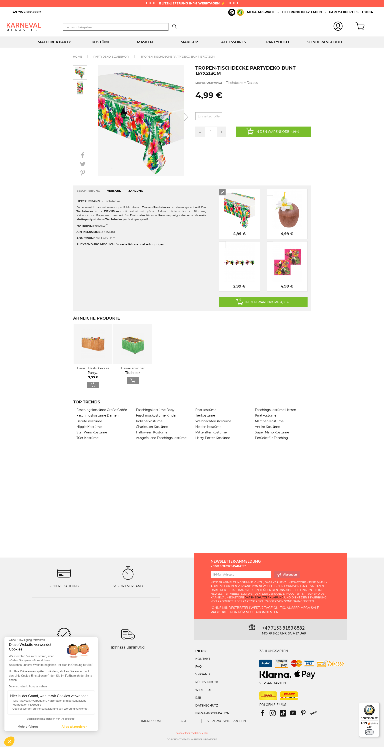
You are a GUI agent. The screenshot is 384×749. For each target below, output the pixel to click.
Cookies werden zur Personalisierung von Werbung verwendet (50, 708)
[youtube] (295, 714)
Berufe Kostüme (89, 421)
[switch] (369, 732)
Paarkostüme (205, 410)
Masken (145, 42)
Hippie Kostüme (89, 427)
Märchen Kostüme (269, 421)
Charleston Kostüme (152, 427)
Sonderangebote (325, 42)
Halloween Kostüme (151, 432)
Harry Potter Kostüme (212, 438)
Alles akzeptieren (75, 726)
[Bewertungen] (64, 634)
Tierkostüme (205, 415)
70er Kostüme (87, 438)
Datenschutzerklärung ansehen (28, 686)
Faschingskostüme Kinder (156, 415)
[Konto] (338, 27)
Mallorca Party (54, 42)
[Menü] (377, 705)
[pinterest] (305, 714)
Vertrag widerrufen (226, 721)
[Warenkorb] (366, 27)
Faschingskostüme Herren (275, 410)
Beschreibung (88, 190)
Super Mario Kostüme (272, 432)
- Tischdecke (226, 83)
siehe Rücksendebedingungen (142, 244)
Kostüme (101, 42)
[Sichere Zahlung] (64, 573)
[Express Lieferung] (128, 634)
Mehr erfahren (28, 726)
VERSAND (114, 190)
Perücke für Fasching (271, 438)
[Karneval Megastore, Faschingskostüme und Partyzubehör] (31, 27)
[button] (9, 741)
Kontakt (202, 658)
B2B (198, 697)
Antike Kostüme (267, 427)
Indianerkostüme (149, 421)
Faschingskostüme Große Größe (101, 410)
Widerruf (203, 690)
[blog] (315, 714)
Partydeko (277, 42)
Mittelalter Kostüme (211, 432)
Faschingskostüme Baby (155, 410)
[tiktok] (285, 714)
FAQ (198, 666)
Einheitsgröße (209, 116)
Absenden (290, 574)
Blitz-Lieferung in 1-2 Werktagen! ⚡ (192, 3)
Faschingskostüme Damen (97, 415)
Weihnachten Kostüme (213, 421)
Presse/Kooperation (212, 713)
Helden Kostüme (208, 427)
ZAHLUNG (135, 190)
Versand (202, 674)
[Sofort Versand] (128, 573)
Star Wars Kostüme (91, 432)
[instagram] (275, 714)
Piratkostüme (265, 415)
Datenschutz (206, 705)
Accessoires (233, 42)
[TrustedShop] (236, 12)
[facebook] (264, 714)
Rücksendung (207, 682)
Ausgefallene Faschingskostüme (161, 438)
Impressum (151, 721)
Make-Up (189, 42)
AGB (184, 721)
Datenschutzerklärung (264, 597)
